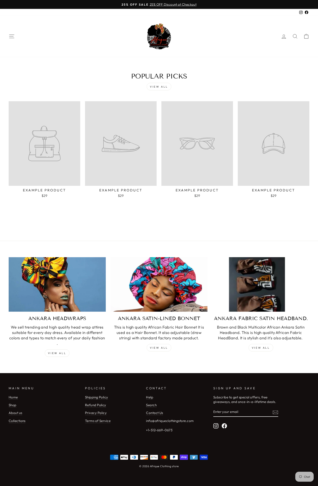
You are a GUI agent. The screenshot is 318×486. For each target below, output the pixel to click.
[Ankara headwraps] (57, 284)
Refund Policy (95, 405)
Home (13, 397)
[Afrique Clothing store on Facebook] (224, 425)
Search (151, 405)
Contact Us (154, 413)
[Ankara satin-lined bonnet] (159, 284)
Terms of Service (98, 421)
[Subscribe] (275, 412)
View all (159, 86)
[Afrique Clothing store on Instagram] (215, 425)
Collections (17, 421)
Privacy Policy (96, 413)
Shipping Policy (96, 397)
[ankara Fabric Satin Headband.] (260, 284)
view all (159, 347)
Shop (12, 405)
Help (149, 397)
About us (15, 413)
